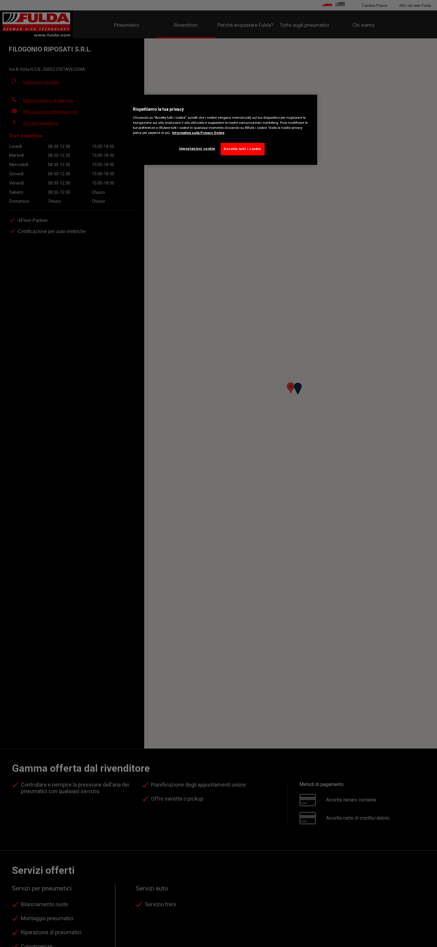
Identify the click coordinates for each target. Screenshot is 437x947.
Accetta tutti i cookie (242, 149)
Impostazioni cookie (197, 149)
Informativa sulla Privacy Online (198, 133)
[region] (220, 130)
